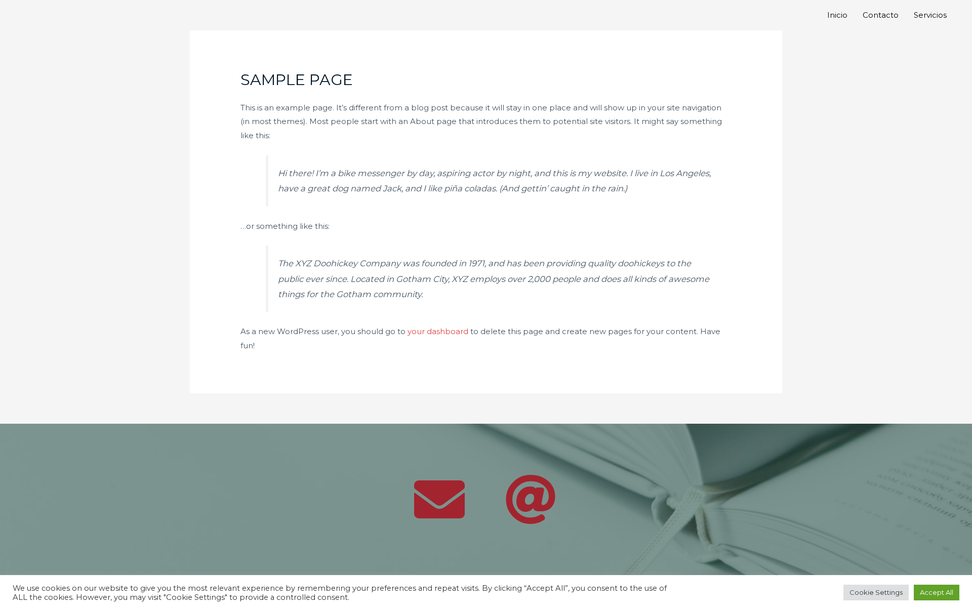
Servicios (930, 15)
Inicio (837, 15)
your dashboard (438, 331)
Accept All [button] (936, 592)
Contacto (881, 15)
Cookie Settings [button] (876, 592)
